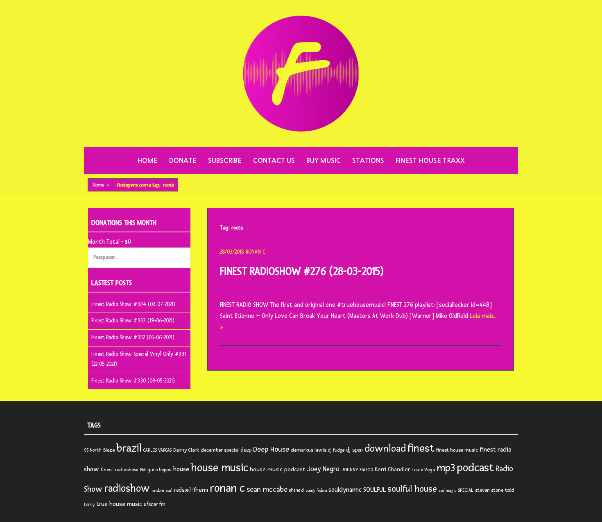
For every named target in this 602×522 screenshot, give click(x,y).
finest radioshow (119, 470)
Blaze (109, 450)
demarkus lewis (308, 450)
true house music (119, 504)
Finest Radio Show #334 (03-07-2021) (133, 304)
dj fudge (336, 450)
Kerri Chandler (392, 469)
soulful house (412, 489)
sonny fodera (316, 490)
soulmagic (447, 490)
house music (219, 468)
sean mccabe (267, 489)
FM (143, 470)
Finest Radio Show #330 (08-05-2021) (133, 381)
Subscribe (225, 161)
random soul (162, 490)
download (385, 448)
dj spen (354, 450)
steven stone (489, 490)
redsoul (182, 490)
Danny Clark (186, 450)
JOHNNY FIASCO (357, 470)
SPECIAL (465, 490)
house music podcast (278, 469)
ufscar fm (154, 504)
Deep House (271, 449)
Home (147, 161)
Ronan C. (256, 252)
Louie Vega (423, 470)
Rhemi (200, 489)
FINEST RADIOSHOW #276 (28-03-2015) (302, 271)
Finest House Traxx (430, 161)
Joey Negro (323, 469)
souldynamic (345, 490)
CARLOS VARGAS (157, 450)
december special (220, 450)
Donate (183, 161)
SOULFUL (374, 490)
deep (245, 450)
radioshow (127, 488)
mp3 (446, 468)
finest (421, 448)
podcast (475, 468)
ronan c (227, 488)
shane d (296, 490)
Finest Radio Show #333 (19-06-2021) (132, 320)
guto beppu (159, 470)
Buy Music (323, 161)
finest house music (457, 450)
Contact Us (274, 161)
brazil (129, 448)
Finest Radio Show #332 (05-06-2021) (132, 337)
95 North (93, 450)
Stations (368, 161)
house (181, 469)
